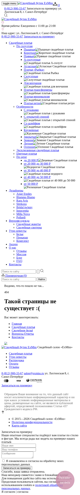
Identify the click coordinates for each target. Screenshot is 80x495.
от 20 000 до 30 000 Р (37, 163)
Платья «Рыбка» (34, 69)
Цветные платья (26, 153)
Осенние (29, 146)
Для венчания (32, 83)
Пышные (29, 49)
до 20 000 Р (31, 160)
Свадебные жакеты (28, 224)
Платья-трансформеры (38, 89)
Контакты (15, 264)
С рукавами (31, 110)
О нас (12, 247)
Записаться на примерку (39, 36)
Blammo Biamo (25, 197)
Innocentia (22, 210)
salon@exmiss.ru (34, 373)
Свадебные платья (20, 42)
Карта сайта (19, 425)
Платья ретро (32, 103)
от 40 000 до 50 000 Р (37, 177)
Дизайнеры (16, 190)
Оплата (13, 363)
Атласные (30, 66)
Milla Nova (23, 214)
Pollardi (20, 217)
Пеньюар (22, 237)
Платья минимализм (37, 96)
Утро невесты (17, 230)
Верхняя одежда (19, 220)
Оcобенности (24, 106)
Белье (19, 234)
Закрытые (30, 136)
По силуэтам (24, 46)
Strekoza (21, 204)
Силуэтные (31, 76)
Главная (17, 323)
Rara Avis (22, 200)
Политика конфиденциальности (32, 422)
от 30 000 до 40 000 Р (37, 170)
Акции (13, 244)
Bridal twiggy (24, 207)
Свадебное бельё (22, 330)
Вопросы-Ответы (23, 333)
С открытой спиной (36, 116)
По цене (21, 157)
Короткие (30, 52)
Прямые (29, 56)
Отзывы (21, 251)
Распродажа (16, 360)
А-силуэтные (32, 59)
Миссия (21, 254)
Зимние (28, 140)
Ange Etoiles (24, 193)
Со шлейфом (32, 123)
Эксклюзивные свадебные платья (37, 150)
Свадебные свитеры (29, 227)
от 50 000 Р (31, 183)
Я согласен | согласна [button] (14, 491)
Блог (19, 257)
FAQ (19, 261)
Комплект (22, 240)
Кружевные (31, 130)
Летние (28, 143)
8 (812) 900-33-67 (15, 8)
